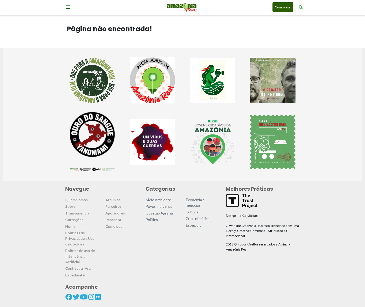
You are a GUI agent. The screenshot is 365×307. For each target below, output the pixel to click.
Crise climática (198, 218)
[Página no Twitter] (76, 297)
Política (152, 219)
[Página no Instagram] (91, 297)
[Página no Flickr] (98, 297)
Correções (74, 219)
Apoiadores (115, 213)
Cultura (192, 212)
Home (70, 226)
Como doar (283, 7)
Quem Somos (76, 200)
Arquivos (112, 200)
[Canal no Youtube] (84, 297)
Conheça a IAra (78, 268)
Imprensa (113, 219)
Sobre (70, 206)
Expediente (75, 275)
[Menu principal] (68, 6)
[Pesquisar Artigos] (301, 7)
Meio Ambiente (158, 200)
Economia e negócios (195, 203)
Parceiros (113, 206)
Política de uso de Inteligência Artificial (80, 256)
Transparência (77, 213)
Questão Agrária (159, 213)
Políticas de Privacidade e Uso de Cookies (80, 238)
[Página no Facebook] (68, 297)
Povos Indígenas (159, 206)
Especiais (193, 225)
